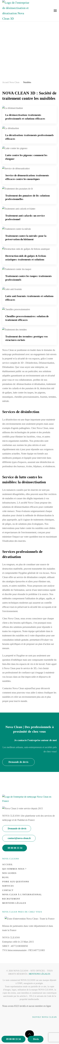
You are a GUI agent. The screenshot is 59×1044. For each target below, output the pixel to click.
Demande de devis (18, 762)
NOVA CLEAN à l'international (22, 894)
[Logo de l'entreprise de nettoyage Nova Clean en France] (29, 798)
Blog (5, 877)
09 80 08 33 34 (13, 1039)
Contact (7, 890)
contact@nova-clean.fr (19, 838)
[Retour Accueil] (15, 10)
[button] (55, 10)
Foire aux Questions (15, 881)
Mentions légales (14, 903)
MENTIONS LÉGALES (39, 974)
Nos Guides (9, 873)
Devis (36, 1039)
